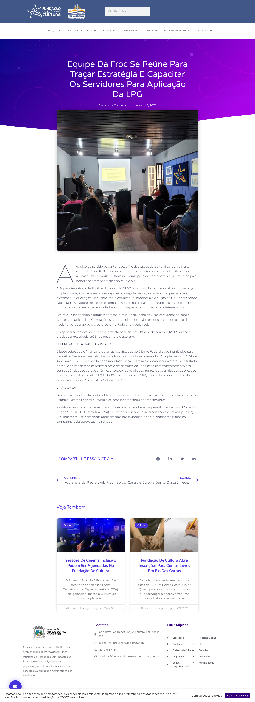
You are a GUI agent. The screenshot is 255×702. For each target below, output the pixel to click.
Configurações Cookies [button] (207, 695)
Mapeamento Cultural (177, 30)
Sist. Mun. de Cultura (80, 30)
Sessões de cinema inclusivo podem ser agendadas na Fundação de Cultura (90, 565)
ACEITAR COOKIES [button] (237, 695)
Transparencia (131, 30)
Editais (107, 30)
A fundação (50, 30)
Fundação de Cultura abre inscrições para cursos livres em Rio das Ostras (164, 565)
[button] (15, 686)
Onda (150, 30)
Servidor (203, 30)
